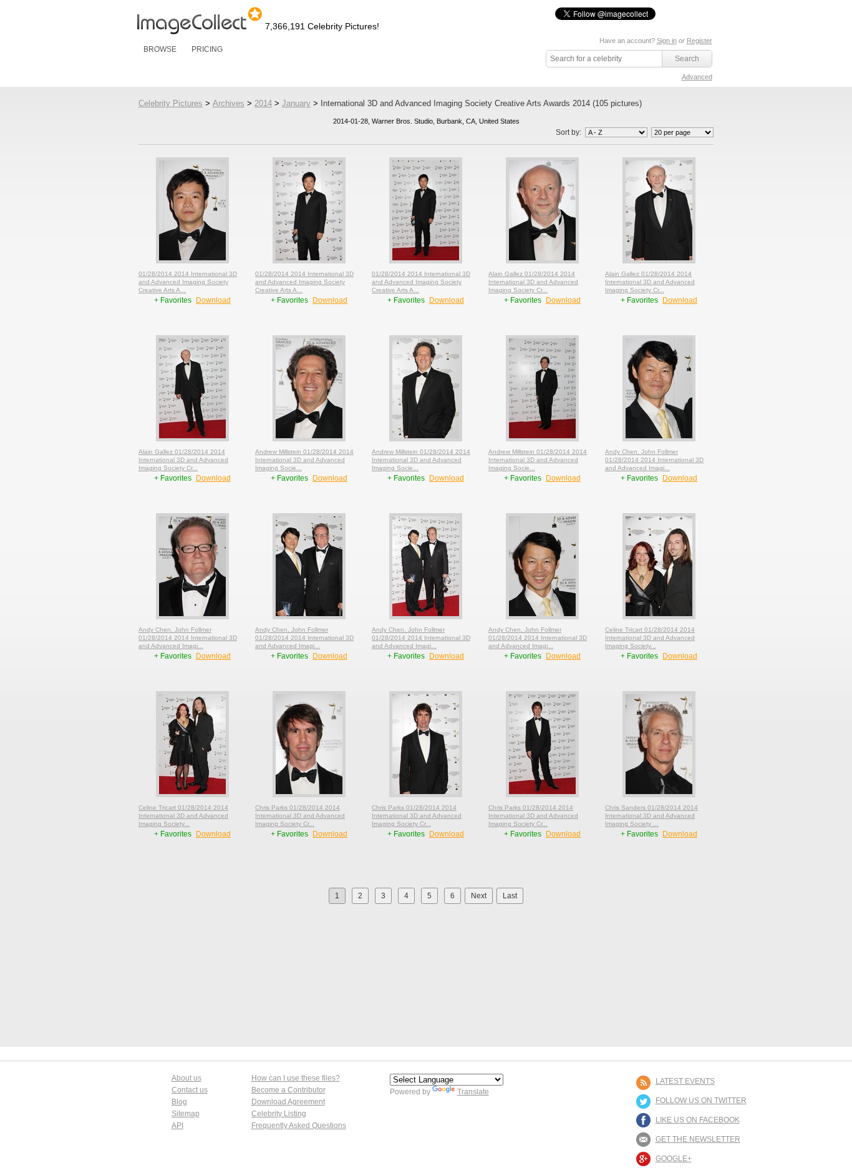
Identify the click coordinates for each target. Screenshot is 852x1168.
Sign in (667, 40)
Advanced (697, 77)
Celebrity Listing (278, 1113)
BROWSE (160, 49)
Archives (228, 103)
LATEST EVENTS (685, 1081)
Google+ (674, 1158)
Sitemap (186, 1113)
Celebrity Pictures (170, 103)
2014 (263, 103)
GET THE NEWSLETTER (698, 1139)
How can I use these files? (295, 1078)
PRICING (207, 49)
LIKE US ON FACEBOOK (698, 1120)
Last (510, 895)
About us (186, 1078)
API (177, 1125)
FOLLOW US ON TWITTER (701, 1100)
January (296, 103)
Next (479, 895)
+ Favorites (173, 300)
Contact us (190, 1090)
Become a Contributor (288, 1090)
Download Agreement (288, 1101)
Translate (473, 1091)
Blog (179, 1101)
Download (213, 300)
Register (699, 40)
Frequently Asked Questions (298, 1125)
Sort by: (569, 132)
